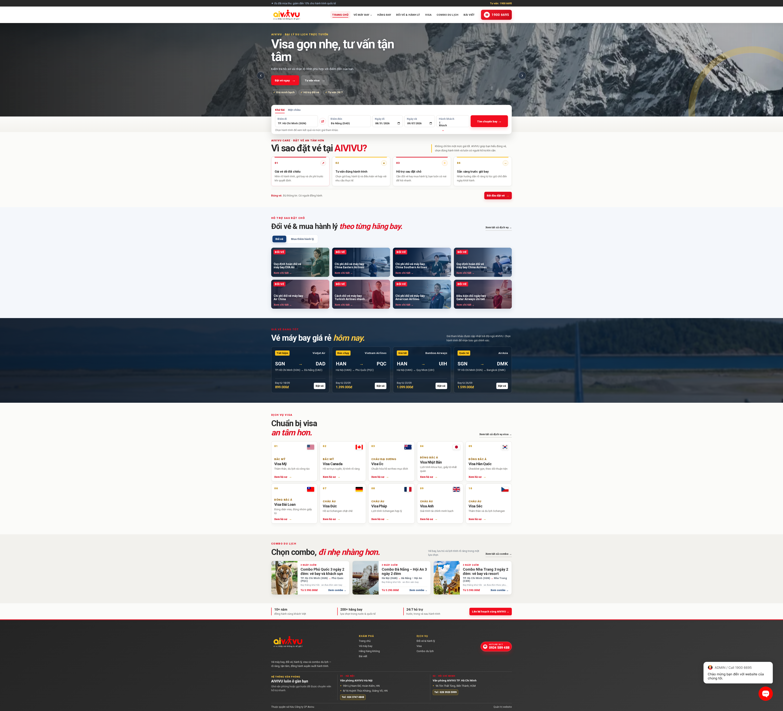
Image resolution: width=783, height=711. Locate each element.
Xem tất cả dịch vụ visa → (495, 434)
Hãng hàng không (369, 651)
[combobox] (296, 123)
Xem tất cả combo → (499, 553)
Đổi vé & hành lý (408, 14)
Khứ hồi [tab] (280, 109)
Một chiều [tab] (294, 109)
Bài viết (469, 14)
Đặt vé (320, 385)
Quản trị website (502, 706)
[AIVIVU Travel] (286, 15)
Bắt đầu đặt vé (498, 195)
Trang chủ (340, 14)
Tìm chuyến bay (489, 121)
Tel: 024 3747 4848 (353, 696)
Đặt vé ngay (285, 80)
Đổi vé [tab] (279, 239)
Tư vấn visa (315, 80)
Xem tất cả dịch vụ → (499, 227)
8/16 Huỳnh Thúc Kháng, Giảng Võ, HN (364, 690)
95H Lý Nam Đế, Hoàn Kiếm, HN (360, 685)
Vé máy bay (363, 14)
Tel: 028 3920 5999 (445, 692)
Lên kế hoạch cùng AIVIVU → (490, 611)
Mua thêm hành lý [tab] (302, 239)
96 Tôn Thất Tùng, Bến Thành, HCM (454, 685)
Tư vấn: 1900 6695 (501, 3)
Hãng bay (384, 14)
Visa (428, 14)
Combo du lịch (447, 14)
